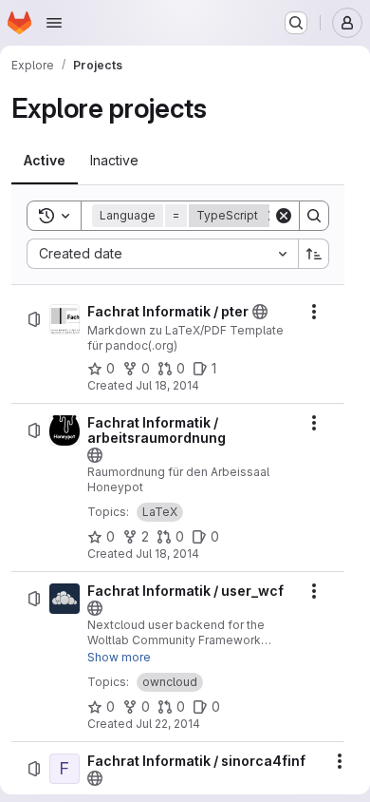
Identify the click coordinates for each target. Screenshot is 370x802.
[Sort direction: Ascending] (314, 254)
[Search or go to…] (296, 22)
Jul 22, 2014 (168, 723)
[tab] (44, 160)
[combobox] (162, 254)
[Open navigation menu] (54, 23)
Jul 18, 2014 (167, 385)
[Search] (314, 215)
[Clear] (283, 215)
